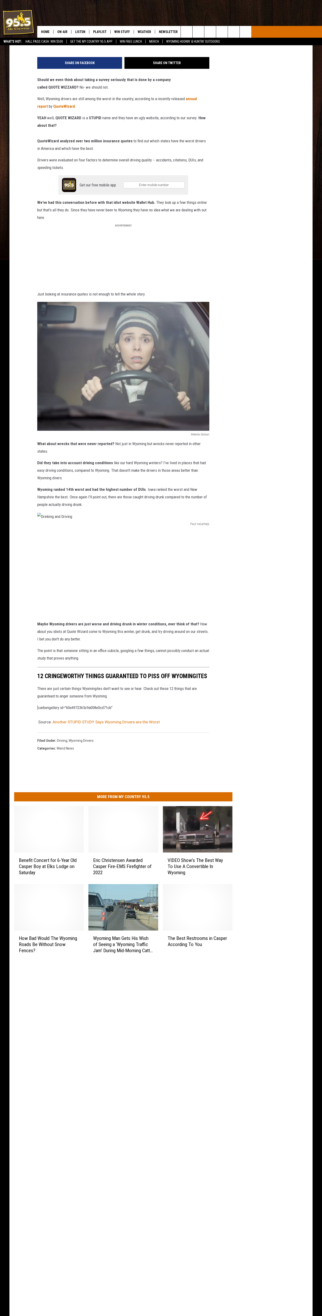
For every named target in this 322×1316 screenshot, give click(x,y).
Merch (154, 41)
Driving (62, 740)
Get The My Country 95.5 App (91, 41)
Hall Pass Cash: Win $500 (44, 41)
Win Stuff (122, 32)
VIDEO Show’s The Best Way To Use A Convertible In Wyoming (195, 866)
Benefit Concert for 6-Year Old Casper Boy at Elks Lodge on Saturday (48, 866)
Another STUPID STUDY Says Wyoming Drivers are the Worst (106, 722)
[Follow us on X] (233, 32)
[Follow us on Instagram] (222, 32)
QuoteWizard (64, 106)
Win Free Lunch (131, 41)
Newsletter (168, 32)
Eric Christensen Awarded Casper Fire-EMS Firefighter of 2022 (122, 866)
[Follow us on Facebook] (210, 32)
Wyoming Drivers (81, 740)
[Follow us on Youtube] (245, 32)
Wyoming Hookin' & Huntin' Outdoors (193, 41)
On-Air (62, 32)
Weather (144, 32)
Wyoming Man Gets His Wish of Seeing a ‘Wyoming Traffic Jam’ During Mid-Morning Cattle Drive (123, 944)
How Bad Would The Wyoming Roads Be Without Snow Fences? (48, 944)
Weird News (65, 748)
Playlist (100, 32)
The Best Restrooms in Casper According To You (197, 941)
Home (45, 32)
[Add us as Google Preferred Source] (198, 32)
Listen (80, 32)
